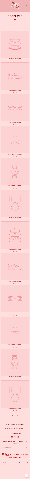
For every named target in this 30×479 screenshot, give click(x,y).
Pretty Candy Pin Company (15, 462)
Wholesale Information (20, 451)
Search (6, 451)
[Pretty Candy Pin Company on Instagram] (18, 437)
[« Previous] (10, 416)
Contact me (11, 451)
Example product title (15, 58)
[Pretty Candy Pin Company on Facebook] (12, 437)
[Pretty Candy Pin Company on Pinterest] (15, 437)
